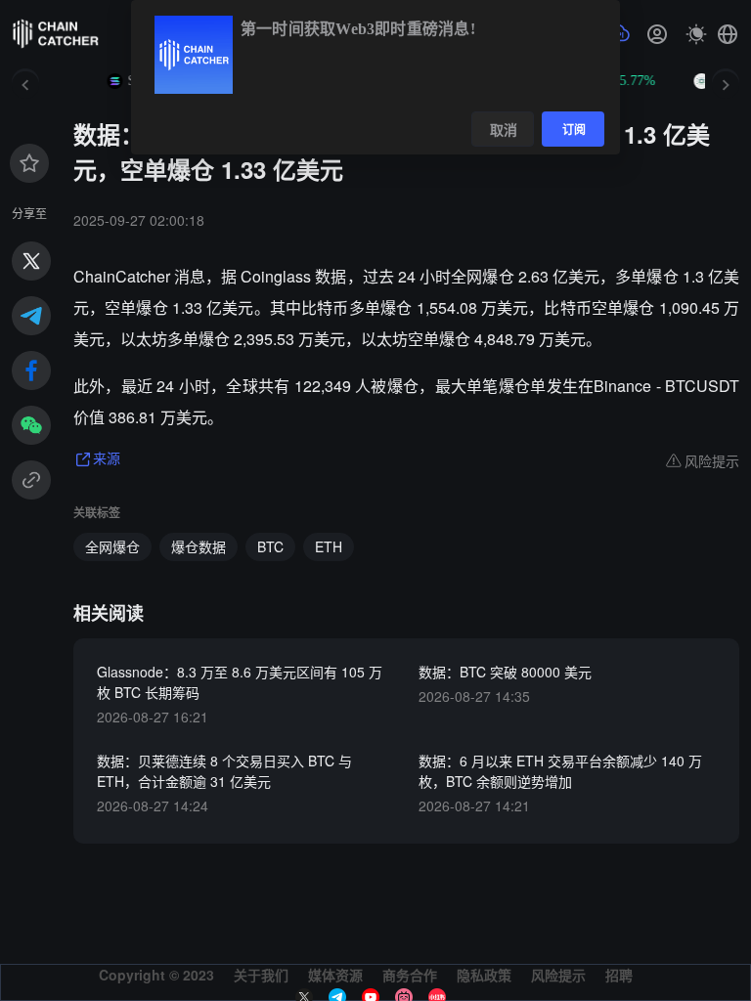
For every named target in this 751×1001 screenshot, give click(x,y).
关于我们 (261, 974)
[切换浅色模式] (696, 34)
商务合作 (409, 974)
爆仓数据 (198, 546)
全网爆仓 (112, 546)
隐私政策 (484, 974)
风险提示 (558, 974)
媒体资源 (335, 974)
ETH (328, 546)
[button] (727, 34)
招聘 (619, 974)
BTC (270, 546)
